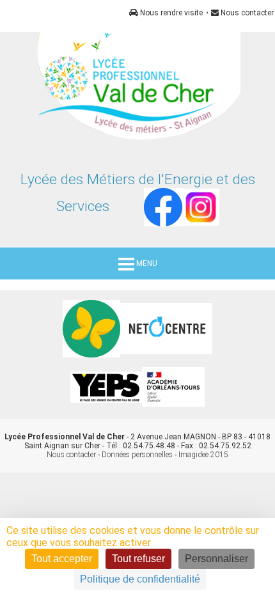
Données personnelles (137, 454)
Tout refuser (138, 558)
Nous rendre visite (170, 12)
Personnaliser (216, 558)
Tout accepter (61, 558)
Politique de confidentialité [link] (140, 579)
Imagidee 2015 (203, 454)
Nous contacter (246, 12)
